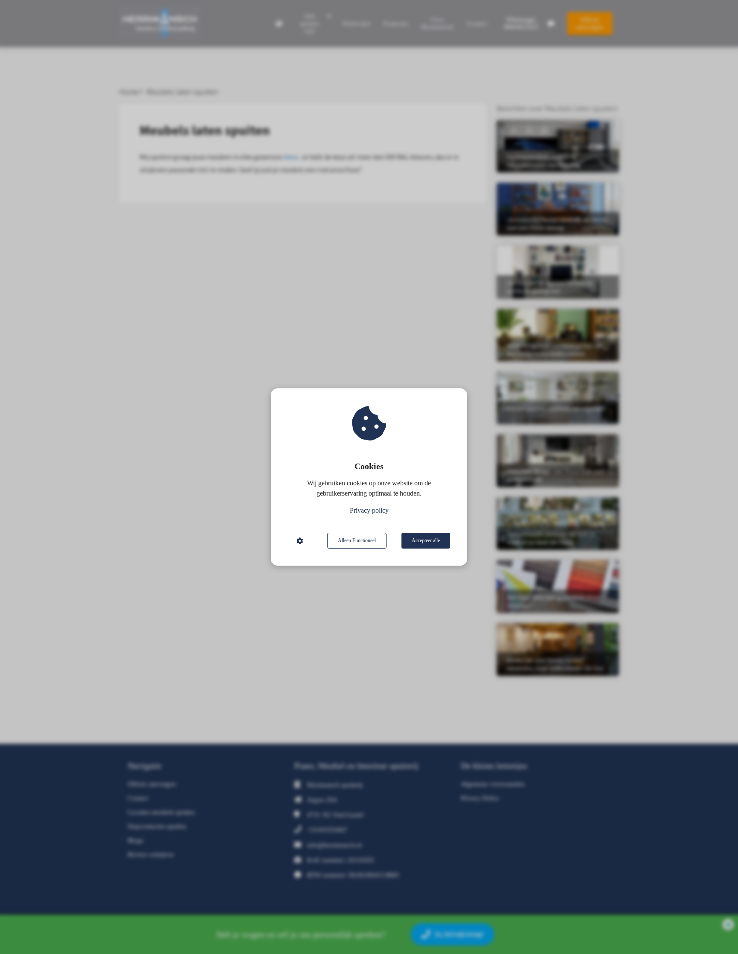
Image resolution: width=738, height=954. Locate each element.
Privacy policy (369, 510)
